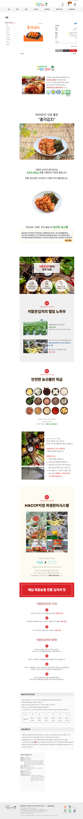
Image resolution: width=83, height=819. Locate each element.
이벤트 (26, 9)
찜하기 (66, 50)
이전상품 (22, 53)
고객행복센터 (76, 0)
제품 (9, 9)
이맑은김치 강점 (59, 9)
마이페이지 (36, 9)
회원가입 (69, 0)
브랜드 (17, 9)
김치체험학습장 (72, 9)
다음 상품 (74, 53)
